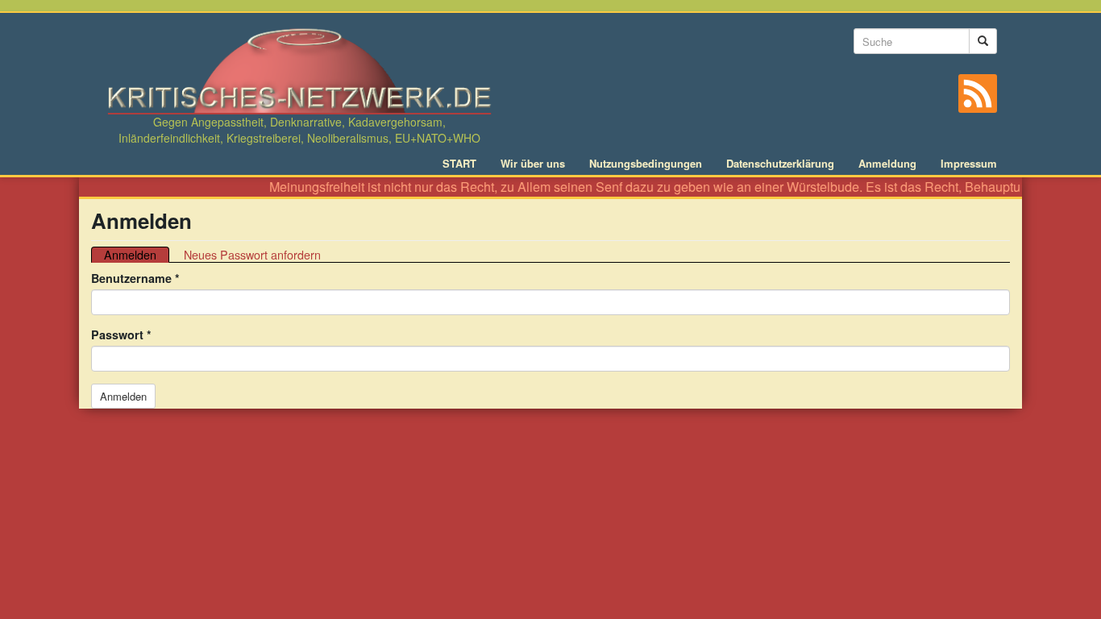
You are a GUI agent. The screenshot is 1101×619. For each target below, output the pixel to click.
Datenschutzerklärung (780, 163)
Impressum (969, 163)
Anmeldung (887, 163)
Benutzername (135, 278)
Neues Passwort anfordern (252, 255)
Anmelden (136, 255)
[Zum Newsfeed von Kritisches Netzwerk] (977, 93)
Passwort (121, 334)
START (459, 163)
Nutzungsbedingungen (645, 163)
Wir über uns (533, 163)
